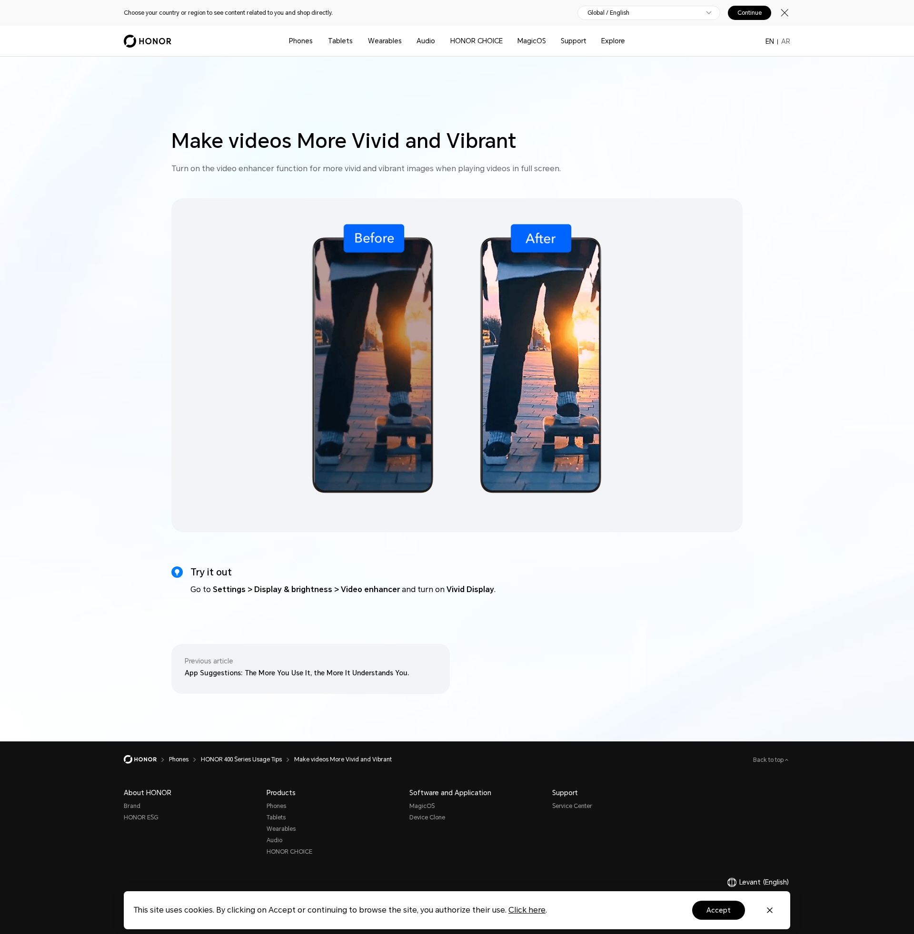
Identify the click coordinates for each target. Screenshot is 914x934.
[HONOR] (146, 759)
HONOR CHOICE (476, 41)
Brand (132, 806)
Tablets (340, 41)
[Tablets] (356, 41)
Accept (718, 910)
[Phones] (316, 41)
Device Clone (427, 817)
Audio (426, 41)
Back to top (769, 760)
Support (573, 41)
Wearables (385, 41)
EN (769, 41)
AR (785, 41)
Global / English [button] (608, 13)
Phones (301, 41)
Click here (527, 910)
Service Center (572, 806)
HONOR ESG (141, 817)
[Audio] (439, 41)
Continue (749, 13)
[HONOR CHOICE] (506, 41)
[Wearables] (405, 41)
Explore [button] (613, 41)
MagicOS (531, 41)
